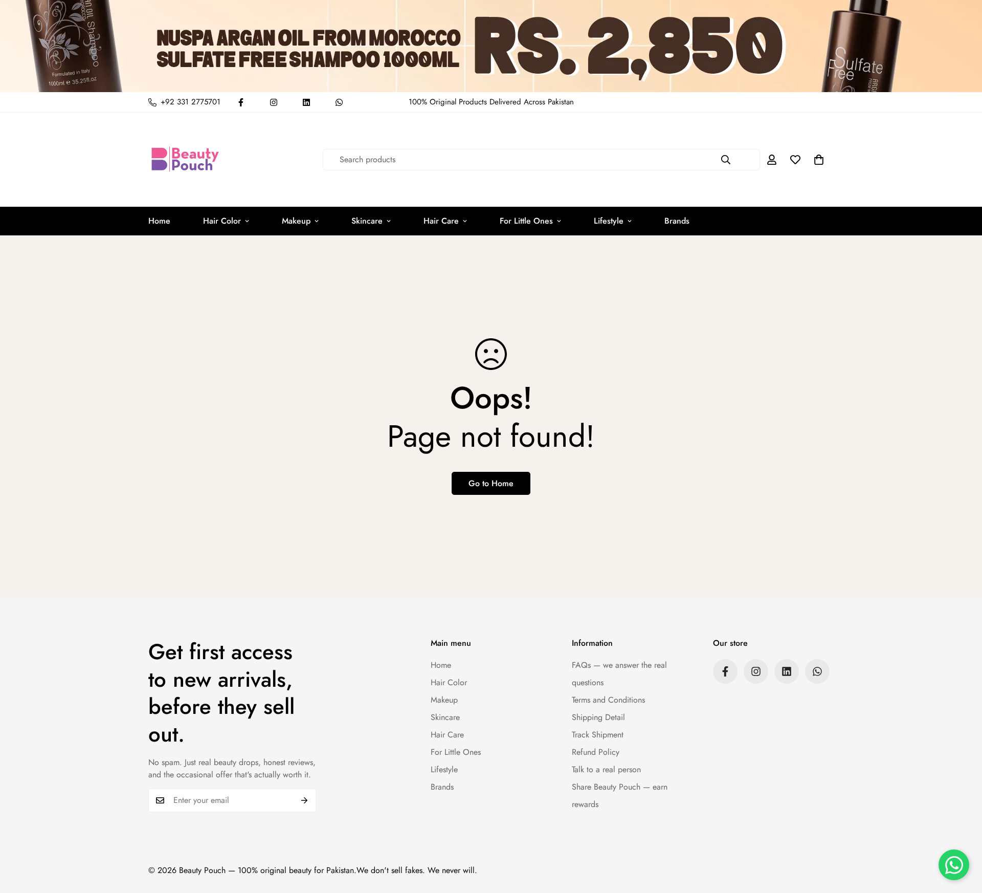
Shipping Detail (598, 717)
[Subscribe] (304, 800)
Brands (676, 221)
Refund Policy (595, 752)
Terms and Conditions (608, 700)
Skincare (367, 221)
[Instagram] (273, 102)
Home (159, 221)
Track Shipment (597, 734)
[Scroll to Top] (962, 837)
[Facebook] (241, 102)
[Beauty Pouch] (185, 160)
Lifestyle (608, 221)
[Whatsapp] (339, 102)
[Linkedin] (306, 102)
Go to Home (491, 483)
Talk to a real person (606, 769)
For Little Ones (526, 221)
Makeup (296, 221)
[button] (819, 159)
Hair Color (222, 221)
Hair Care (441, 221)
